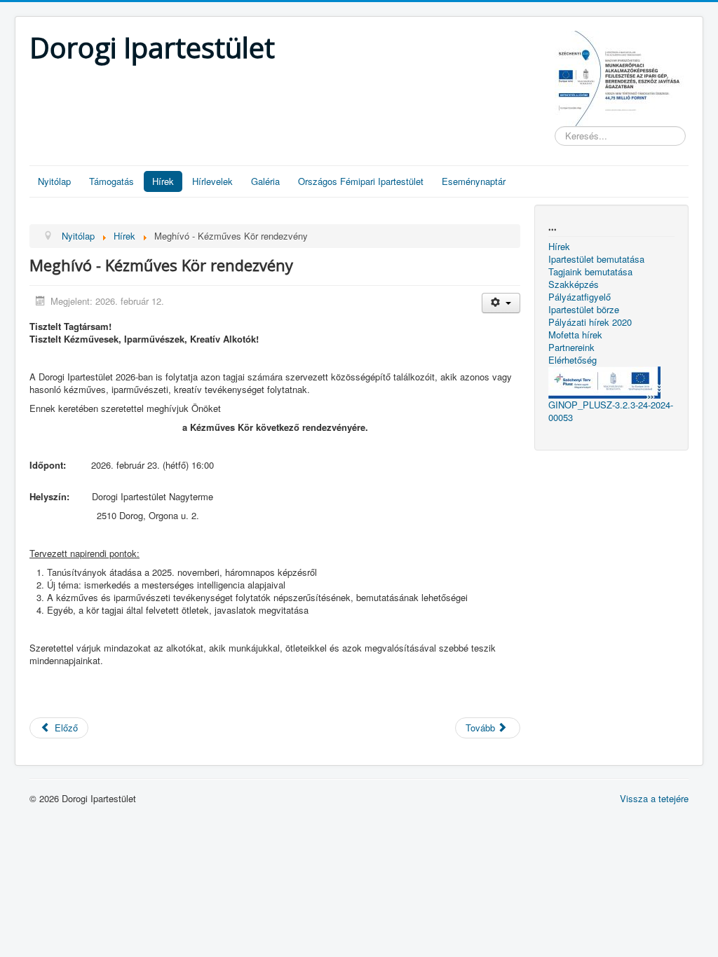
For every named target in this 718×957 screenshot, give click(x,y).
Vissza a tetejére (654, 798)
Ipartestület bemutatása (596, 259)
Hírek (163, 181)
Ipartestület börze (583, 309)
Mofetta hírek (575, 335)
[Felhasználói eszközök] (501, 303)
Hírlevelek (212, 181)
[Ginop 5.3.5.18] (622, 76)
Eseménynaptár (474, 181)
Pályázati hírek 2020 (590, 322)
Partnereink (571, 347)
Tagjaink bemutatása (590, 272)
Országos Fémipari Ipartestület (361, 181)
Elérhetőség (572, 360)
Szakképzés (573, 284)
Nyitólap (54, 181)
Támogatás (111, 181)
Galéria (265, 181)
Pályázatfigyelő (579, 297)
